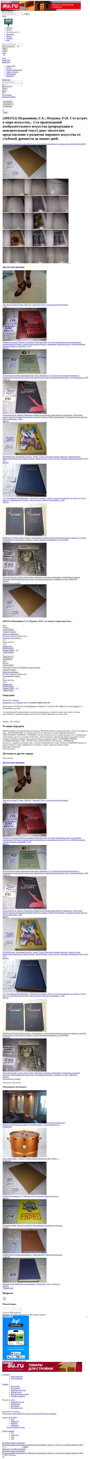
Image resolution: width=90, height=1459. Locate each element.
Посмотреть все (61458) (11, 583)
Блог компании (16, 1378)
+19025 (11, 650)
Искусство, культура (35, 144)
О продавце (7, 676)
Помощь (5, 1384)
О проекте (6, 1374)
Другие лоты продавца (13, 267)
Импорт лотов (16, 1392)
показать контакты (10, 632)
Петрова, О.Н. (21, 703)
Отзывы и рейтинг (18, 1396)
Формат (76, 706)
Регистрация (6, 95)
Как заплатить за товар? (20, 1394)
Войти (4, 91)
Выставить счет (17, 1408)
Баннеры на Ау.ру (17, 1402)
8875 (12, 648)
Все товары (15, 676)
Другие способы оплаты (16, 1427)
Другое (16, 700)
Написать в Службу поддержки (14, 1449)
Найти (5, 48)
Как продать (15, 1388)
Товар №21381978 (79, 144)
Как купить (15, 1386)
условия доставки (33, 668)
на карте (23, 668)
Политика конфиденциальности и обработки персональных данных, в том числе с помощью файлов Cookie (42, 1445)
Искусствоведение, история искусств (58, 144)
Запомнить (8, 87)
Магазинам (15, 1406)
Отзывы (6, 650)
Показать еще (8, 1288)
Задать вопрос (8, 652)
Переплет (33, 706)
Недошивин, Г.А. (9, 703)
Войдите (6, 1315)
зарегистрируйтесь (20, 1315)
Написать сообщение (10, 634)
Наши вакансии (17, 1376)
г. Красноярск (8, 144)
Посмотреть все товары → (12, 638)
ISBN (62, 706)
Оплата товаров (8, 1431)
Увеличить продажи (18, 1390)
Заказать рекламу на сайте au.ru (14, 1361)
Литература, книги (20, 144)
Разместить (6, 60)
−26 (16, 650)
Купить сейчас (8, 630)
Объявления (15, 1404)
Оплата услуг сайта (9, 1417)
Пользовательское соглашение (13, 1443)
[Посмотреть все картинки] (69, 263)
